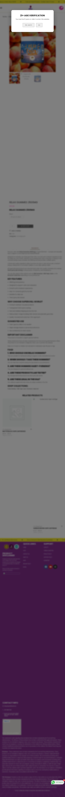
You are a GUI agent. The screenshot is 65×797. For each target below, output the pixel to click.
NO (39, 25)
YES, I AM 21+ (28, 25)
